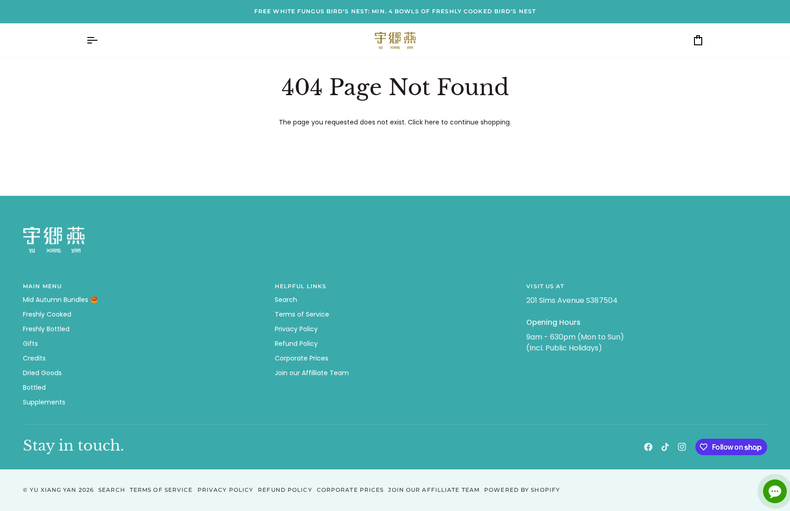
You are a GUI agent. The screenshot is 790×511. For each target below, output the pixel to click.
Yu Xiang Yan (53, 489)
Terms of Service (302, 314)
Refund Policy (296, 343)
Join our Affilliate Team (312, 372)
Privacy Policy (296, 328)
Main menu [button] (42, 286)
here (432, 122)
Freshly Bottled (46, 328)
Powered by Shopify (522, 489)
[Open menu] (100, 40)
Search (286, 299)
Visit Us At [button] (545, 286)
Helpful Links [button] (300, 286)
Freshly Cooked (47, 314)
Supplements (44, 402)
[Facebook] (648, 447)
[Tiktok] (665, 447)
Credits (34, 358)
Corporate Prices (301, 358)
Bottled (34, 387)
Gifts (30, 343)
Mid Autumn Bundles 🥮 (60, 299)
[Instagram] (682, 447)
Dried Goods (42, 372)
